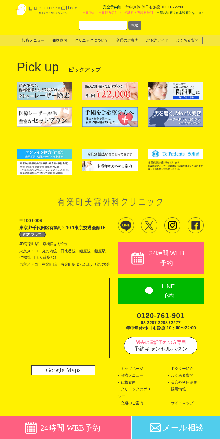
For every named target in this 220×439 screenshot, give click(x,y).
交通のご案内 (132, 403)
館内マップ (32, 234)
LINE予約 (168, 291)
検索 (134, 25)
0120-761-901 (161, 315)
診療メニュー (132, 375)
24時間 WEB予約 (166, 258)
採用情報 (178, 389)
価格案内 (128, 382)
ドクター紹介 (182, 368)
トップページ (132, 368)
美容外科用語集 (184, 382)
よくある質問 (182, 375)
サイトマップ (182, 403)
